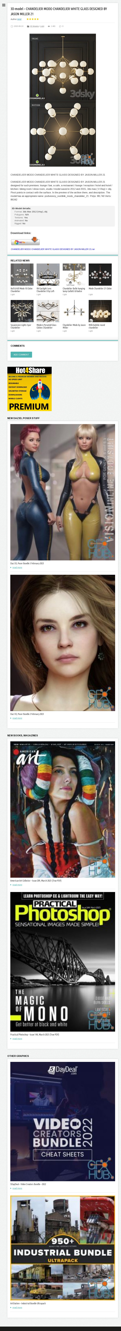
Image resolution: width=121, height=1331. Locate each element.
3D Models (34, 26)
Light (42, 26)
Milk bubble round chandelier (97, 326)
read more (17, 567)
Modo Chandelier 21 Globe (100, 288)
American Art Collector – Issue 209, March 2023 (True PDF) (35, 880)
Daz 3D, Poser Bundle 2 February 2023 (27, 714)
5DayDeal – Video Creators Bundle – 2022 (28, 1184)
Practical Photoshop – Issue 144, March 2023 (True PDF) (34, 1034)
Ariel (19, 19)
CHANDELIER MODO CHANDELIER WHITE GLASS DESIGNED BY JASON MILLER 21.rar (53, 249)
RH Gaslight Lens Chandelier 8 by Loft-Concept (46, 291)
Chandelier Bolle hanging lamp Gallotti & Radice (74, 289)
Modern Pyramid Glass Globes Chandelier (46, 326)
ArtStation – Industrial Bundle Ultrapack (28, 1303)
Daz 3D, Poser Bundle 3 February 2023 (27, 563)
